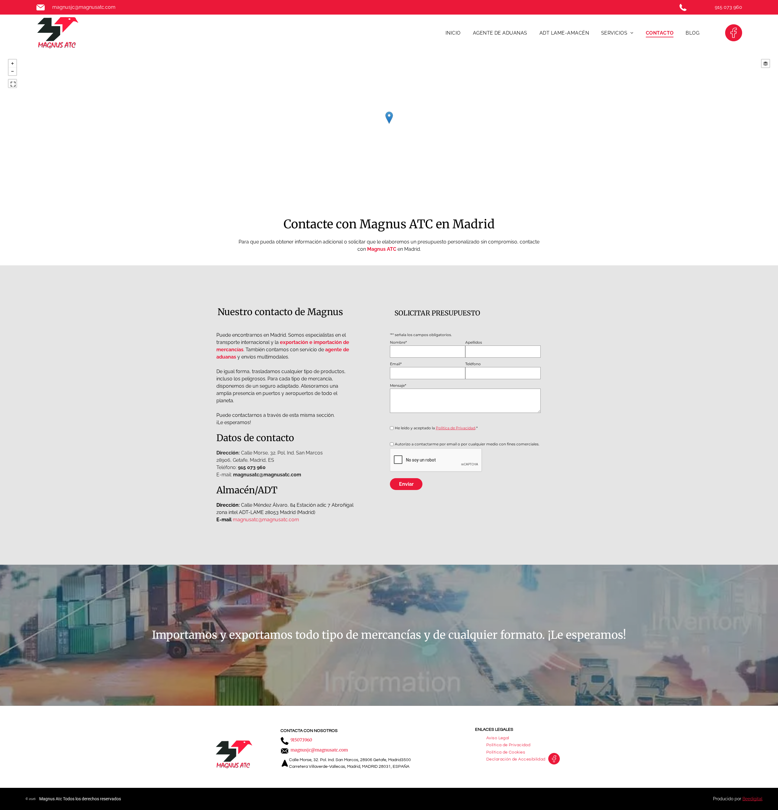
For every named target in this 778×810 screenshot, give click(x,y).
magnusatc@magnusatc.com (266, 519)
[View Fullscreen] (12, 83)
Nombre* (398, 342)
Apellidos (473, 342)
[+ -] (389, 124)
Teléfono (473, 364)
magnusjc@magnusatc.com (83, 7)
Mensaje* (398, 385)
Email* (396, 364)
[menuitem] (453, 32)
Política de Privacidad (455, 428)
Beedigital (752, 798)
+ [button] (12, 63)
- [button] (12, 71)
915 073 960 (728, 7)
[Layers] (765, 63)
